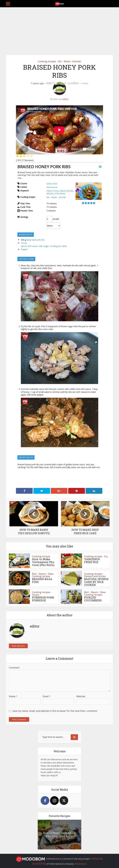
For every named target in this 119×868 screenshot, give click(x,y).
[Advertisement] (59, 29)
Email (46, 696)
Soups (35, 594)
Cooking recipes (47, 61)
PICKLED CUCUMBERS (93, 599)
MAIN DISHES (66, 190)
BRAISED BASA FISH (42, 580)
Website (80, 696)
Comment (14, 667)
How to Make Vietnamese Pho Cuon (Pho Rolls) (43, 562)
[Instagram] (54, 800)
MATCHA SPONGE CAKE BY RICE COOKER (96, 582)
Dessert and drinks (95, 576)
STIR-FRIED (59, 193)
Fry (106, 556)
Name (13, 696)
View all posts (18, 645)
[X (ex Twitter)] (63, 800)
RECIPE (49, 193)
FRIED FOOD (52, 190)
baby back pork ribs (36, 239)
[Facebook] (45, 800)
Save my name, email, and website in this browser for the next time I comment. (54, 710)
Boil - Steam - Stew (42, 573)
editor (75, 83)
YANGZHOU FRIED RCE (92, 560)
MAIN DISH (51, 183)
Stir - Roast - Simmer (69, 61)
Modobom (80, 863)
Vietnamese (51, 187)
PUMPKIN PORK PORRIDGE (43, 599)
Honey (24, 243)
